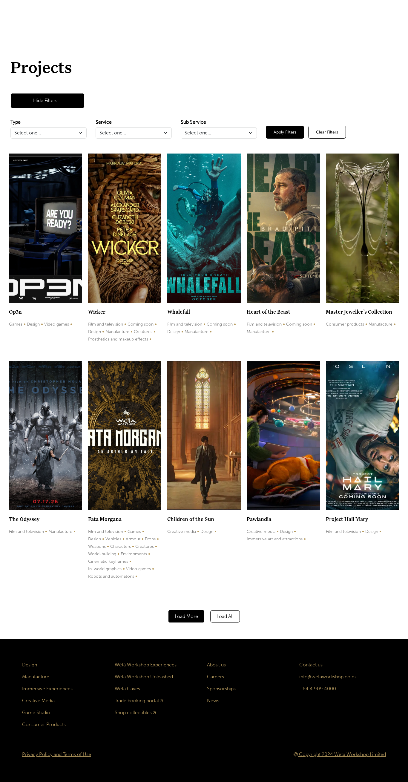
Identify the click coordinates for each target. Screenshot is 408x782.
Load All (225, 616)
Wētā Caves (127, 688)
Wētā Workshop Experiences (146, 665)
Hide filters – (47, 100)
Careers (215, 677)
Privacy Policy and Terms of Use (56, 754)
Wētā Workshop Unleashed (144, 677)
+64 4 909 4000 (317, 688)
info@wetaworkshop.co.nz (328, 677)
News (213, 700)
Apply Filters (285, 132)
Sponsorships (221, 688)
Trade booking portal (137, 700)
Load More (186, 616)
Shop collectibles (133, 712)
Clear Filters (327, 132)
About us (216, 665)
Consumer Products (44, 724)
